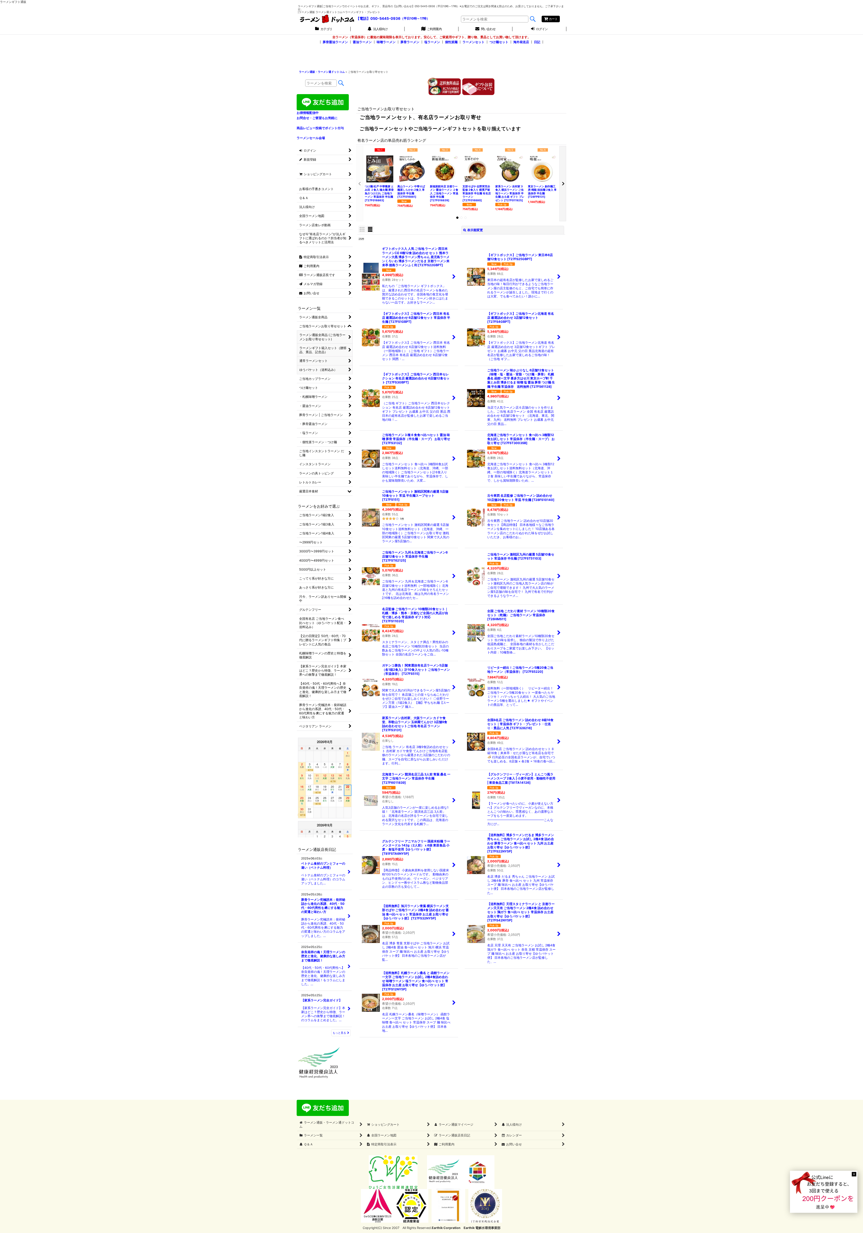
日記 (537, 42)
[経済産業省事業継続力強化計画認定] (411, 1205)
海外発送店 (521, 42)
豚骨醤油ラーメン (335, 42)
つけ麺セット (498, 42)
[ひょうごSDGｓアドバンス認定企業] (477, 1172)
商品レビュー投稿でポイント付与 (320, 128)
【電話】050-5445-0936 (378, 18)
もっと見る (339, 1032)
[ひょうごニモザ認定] (393, 1172)
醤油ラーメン (362, 42)
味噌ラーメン (386, 42)
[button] (359, 183)
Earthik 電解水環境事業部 (482, 1228)
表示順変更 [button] (475, 230)
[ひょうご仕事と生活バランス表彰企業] (378, 1205)
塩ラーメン (432, 42)
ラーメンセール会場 (311, 138)
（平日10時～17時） (415, 18)
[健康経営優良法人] (442, 1172)
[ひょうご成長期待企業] (448, 1205)
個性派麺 (451, 42)
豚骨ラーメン (409, 42)
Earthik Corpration (446, 1228)
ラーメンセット (474, 42)
